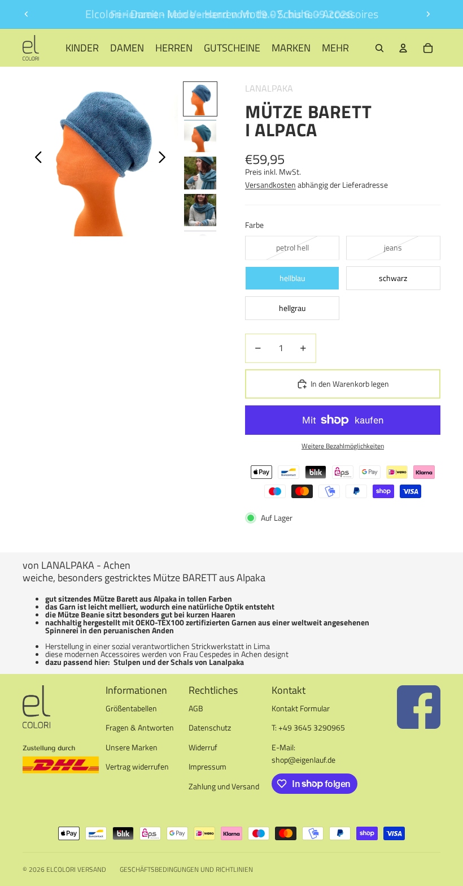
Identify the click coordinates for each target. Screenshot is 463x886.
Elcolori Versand (76, 869)
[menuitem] (335, 48)
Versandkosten (270, 185)
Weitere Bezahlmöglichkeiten (343, 446)
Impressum (207, 766)
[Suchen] (379, 48)
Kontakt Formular (301, 708)
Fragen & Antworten (140, 727)
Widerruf (203, 747)
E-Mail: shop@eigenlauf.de (303, 753)
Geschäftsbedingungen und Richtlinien (186, 869)
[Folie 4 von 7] (200, 210)
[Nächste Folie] (428, 14)
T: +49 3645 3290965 (308, 727)
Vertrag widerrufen (137, 766)
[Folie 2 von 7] (200, 136)
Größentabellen (131, 708)
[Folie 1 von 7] (200, 99)
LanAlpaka (269, 88)
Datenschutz (210, 727)
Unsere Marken (132, 747)
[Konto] (403, 48)
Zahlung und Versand (224, 786)
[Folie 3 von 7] (200, 173)
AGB (196, 708)
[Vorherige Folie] (26, 14)
